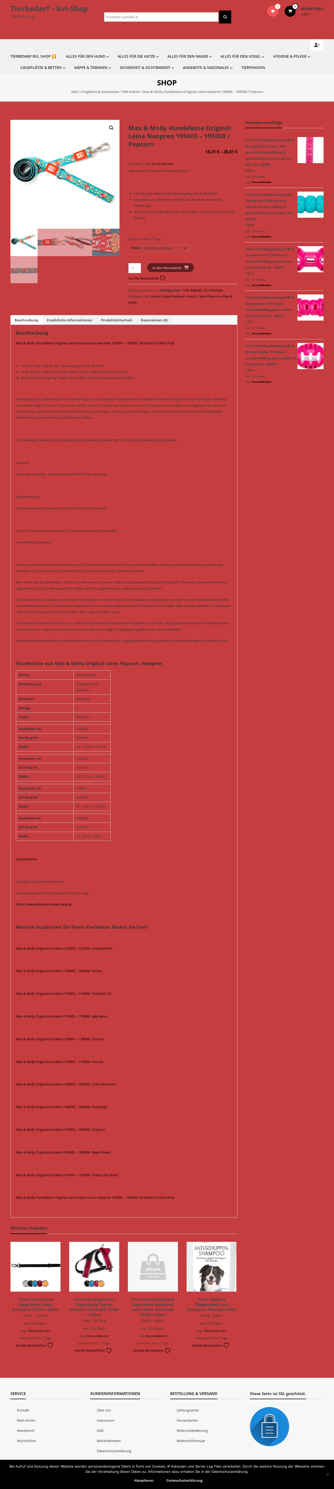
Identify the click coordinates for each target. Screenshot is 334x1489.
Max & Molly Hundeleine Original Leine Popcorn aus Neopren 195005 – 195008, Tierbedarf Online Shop (95, 343)
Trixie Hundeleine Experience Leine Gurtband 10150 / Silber (35, 1304)
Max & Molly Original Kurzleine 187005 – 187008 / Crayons (60, 1129)
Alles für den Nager (188, 56)
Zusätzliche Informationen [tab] (69, 320)
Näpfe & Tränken (90, 67)
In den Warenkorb (166, 267)
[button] (111, 128)
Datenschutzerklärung (114, 1451)
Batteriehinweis (109, 1440)
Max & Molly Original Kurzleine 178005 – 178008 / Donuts (60, 1039)
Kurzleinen (213, 290)
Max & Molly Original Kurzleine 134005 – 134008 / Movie (59, 970)
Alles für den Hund (85, 56)
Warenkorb (25, 1430)
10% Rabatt (131, 91)
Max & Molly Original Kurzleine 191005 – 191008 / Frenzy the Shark (67, 1175)
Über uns (104, 1410)
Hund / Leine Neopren (167, 296)
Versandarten (26, 859)
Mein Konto (26, 1420)
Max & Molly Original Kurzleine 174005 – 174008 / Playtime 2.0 (63, 993)
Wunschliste (26, 1440)
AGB (100, 1430)
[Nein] (327, 1474)
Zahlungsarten (188, 1410)
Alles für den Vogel (240, 56)
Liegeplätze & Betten (41, 67)
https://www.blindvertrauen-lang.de (44, 904)
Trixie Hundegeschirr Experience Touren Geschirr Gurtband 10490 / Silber (94, 1307)
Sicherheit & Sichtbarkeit (145, 67)
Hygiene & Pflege (290, 56)
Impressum (106, 1420)
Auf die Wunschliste (143, 278)
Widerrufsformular (191, 1440)
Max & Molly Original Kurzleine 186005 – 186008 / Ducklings (61, 1106)
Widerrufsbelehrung (192, 1430)
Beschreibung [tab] (26, 320)
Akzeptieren (143, 1480)
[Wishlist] (273, 11)
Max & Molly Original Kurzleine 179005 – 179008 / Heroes (59, 1061)
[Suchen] (225, 16)
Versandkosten (163, 164)
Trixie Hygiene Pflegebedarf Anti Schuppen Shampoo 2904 (211, 1304)
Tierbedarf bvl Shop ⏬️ (33, 56)
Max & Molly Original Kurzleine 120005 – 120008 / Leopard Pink (64, 948)
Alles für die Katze (136, 56)
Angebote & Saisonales (206, 67)
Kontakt (23, 1410)
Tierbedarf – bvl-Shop (49, 8)
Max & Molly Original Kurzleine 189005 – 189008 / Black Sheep (63, 1152)
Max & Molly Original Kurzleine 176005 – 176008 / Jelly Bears (62, 1016)
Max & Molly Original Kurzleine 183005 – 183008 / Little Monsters (66, 1084)
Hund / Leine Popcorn (204, 296)
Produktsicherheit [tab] (116, 320)
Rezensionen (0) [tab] (154, 320)
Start (75, 91)
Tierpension (253, 67)
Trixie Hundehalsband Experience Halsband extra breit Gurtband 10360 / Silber (153, 1307)
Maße (136, 247)
